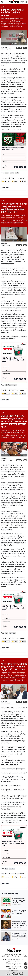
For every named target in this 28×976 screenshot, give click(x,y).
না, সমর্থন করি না (6, 370)
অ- (25, 967)
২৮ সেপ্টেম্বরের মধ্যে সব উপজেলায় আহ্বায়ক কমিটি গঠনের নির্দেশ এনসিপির (18, 900)
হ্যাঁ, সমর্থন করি (5, 367)
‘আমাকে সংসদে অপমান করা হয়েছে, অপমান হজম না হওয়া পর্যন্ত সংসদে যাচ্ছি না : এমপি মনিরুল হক (14, 208)
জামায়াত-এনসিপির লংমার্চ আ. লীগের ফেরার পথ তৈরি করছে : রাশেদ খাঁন (19, 912)
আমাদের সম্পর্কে (9, 954)
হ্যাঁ (3, 155)
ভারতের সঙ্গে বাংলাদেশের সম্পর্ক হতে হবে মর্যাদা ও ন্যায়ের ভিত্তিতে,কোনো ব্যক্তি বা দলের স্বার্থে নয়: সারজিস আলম (14, 421)
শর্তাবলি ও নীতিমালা (14, 956)
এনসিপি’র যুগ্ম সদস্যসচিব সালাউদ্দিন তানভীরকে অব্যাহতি (12, 12)
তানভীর (16, 173)
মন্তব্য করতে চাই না (6, 374)
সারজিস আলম (12, 633)
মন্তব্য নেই (5, 161)
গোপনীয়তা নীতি (5, 956)
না (3, 158)
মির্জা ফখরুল (12, 869)
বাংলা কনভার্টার (23, 956)
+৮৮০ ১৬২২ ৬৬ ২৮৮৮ (16, 967)
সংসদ (15, 385)
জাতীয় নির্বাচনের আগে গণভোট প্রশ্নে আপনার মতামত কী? (13, 149)
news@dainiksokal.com (14, 965)
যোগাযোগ (16, 954)
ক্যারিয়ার (21, 954)
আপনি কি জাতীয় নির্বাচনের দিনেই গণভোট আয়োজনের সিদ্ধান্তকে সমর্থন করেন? (13, 360)
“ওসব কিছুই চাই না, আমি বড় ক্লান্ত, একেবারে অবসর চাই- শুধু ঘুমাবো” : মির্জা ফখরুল (14, 666)
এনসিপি (12, 173)
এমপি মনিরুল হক (8, 385)
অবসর (6, 869)
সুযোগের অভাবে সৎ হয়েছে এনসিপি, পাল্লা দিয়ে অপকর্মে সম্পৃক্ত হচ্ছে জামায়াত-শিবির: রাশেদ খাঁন (19, 923)
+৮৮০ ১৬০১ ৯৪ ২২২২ (16, 963)
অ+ (26, 964)
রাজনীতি (2, 7)
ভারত (6, 633)
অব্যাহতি (7, 173)
